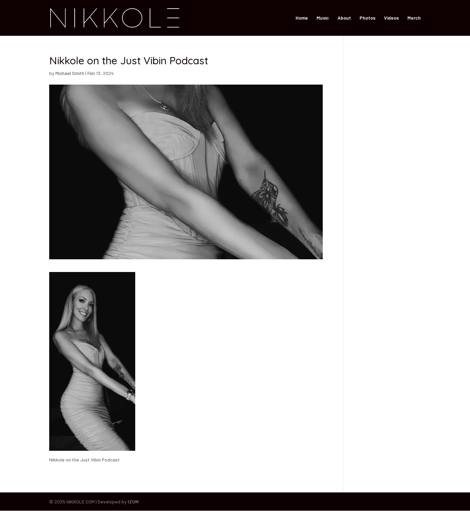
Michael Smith (69, 73)
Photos (367, 18)
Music (323, 18)
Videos (391, 18)
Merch (414, 18)
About (344, 18)
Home (302, 18)
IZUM (133, 501)
